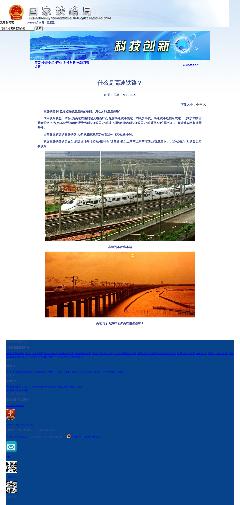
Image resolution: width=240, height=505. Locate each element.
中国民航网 (62, 387)
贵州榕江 (19, 405)
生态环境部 (154, 353)
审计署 (51, 356)
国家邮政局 (77, 356)
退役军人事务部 (30, 356)
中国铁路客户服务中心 (17, 387)
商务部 (211, 353)
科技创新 (70, 62)
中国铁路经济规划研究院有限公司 (50, 372)
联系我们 (10, 425)
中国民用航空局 (63, 356)
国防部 (28, 353)
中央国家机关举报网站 (17, 390)
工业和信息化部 (66, 353)
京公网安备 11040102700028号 (85, 437)
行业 (59, 62)
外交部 (20, 353)
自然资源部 (142, 353)
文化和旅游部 (221, 353)
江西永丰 (10, 405)
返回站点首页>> (191, 64)
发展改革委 (37, 353)
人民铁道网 (34, 387)
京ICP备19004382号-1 (16, 437)
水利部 (191, 353)
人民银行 (42, 356)
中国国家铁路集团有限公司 (19, 372)
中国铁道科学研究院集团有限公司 (84, 372)
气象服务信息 (75, 387)
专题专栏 (48, 62)
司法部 (102, 353)
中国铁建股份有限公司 (113, 372)
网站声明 (19, 425)
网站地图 (28, 425)
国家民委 (79, 353)
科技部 (54, 353)
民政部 (95, 353)
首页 (37, 62)
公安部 (87, 353)
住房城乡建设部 (168, 353)
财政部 (109, 353)
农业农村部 (201, 353)
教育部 (47, 353)
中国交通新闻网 (48, 387)
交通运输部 (182, 353)
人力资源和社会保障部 (125, 353)
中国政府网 (11, 353)
